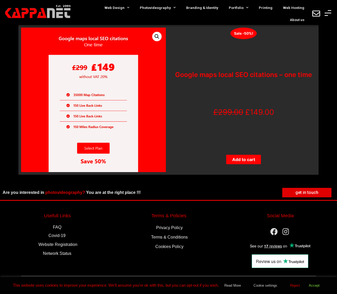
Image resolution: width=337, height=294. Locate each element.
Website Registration (57, 244)
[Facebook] (274, 232)
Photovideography (155, 8)
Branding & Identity (202, 8)
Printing (265, 8)
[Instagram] (286, 232)
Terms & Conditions (169, 237)
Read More (232, 285)
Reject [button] (295, 285)
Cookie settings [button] (265, 285)
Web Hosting (293, 8)
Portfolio (236, 8)
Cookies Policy (169, 246)
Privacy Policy (169, 227)
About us (297, 20)
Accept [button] (314, 285)
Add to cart (243, 159)
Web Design (115, 8)
